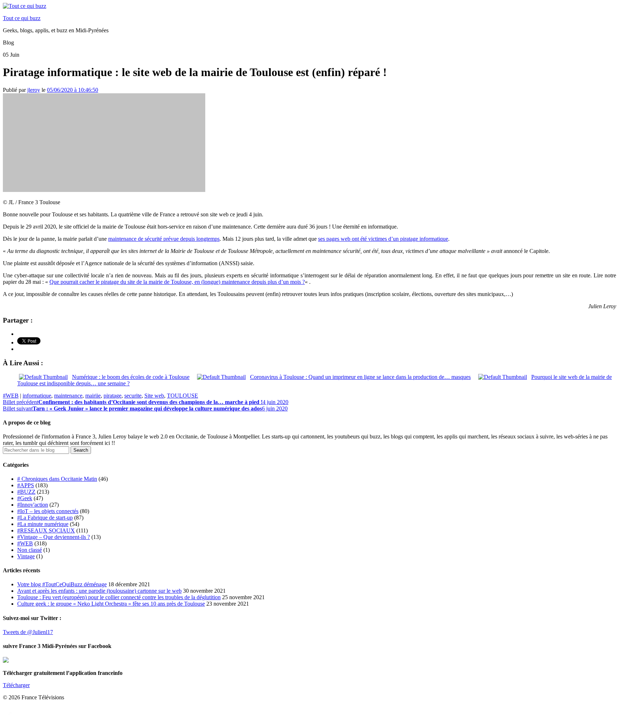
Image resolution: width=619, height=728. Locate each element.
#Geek (24, 498)
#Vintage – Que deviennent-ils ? (53, 537)
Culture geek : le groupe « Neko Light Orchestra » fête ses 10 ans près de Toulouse (111, 604)
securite (132, 396)
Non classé (29, 550)
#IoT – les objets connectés (47, 511)
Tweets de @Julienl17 (28, 632)
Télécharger (16, 685)
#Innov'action (32, 505)
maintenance (68, 396)
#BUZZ (26, 492)
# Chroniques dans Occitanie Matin (57, 479)
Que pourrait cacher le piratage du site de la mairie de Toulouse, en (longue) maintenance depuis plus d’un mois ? (177, 282)
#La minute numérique (42, 524)
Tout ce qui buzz (21, 18)
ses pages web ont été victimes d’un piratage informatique (383, 239)
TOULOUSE (182, 396)
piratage (112, 396)
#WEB (11, 396)
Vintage (26, 556)
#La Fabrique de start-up (45, 518)
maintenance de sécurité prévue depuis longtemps (164, 239)
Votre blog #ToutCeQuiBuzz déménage (62, 584)
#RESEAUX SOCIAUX (46, 530)
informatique (37, 396)
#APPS (25, 485)
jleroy (33, 90)
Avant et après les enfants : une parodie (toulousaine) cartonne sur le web (99, 591)
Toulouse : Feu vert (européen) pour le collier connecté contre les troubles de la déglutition (119, 597)
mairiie (93, 396)
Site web (154, 396)
